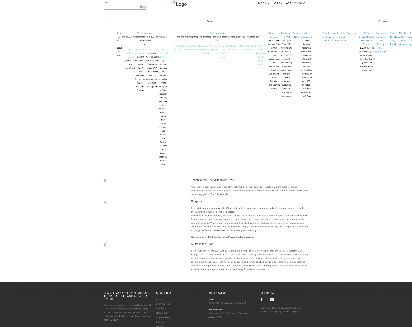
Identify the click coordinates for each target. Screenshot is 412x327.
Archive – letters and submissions (339, 37)
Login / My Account (296, 3)
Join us (119, 44)
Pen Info (160, 322)
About (210, 21)
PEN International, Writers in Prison (366, 51)
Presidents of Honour (140, 69)
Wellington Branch (214, 48)
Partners (286, 64)
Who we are (144, 37)
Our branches (218, 35)
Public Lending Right (327, 37)
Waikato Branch (197, 48)
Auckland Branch (188, 48)
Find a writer (263, 3)
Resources (161, 313)
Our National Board (130, 58)
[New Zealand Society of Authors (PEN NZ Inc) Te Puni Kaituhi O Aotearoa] (180, 4)
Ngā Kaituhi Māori (163, 106)
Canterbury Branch (233, 48)
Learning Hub (163, 304)
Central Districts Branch (205, 50)
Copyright (352, 33)
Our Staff (152, 68)
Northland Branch (179, 48)
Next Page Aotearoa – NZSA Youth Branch (260, 55)
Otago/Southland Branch (247, 48)
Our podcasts (306, 64)
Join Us (278, 3)
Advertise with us (274, 61)
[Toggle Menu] (105, 16)
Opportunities (163, 317)
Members (161, 308)
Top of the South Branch (223, 51)
